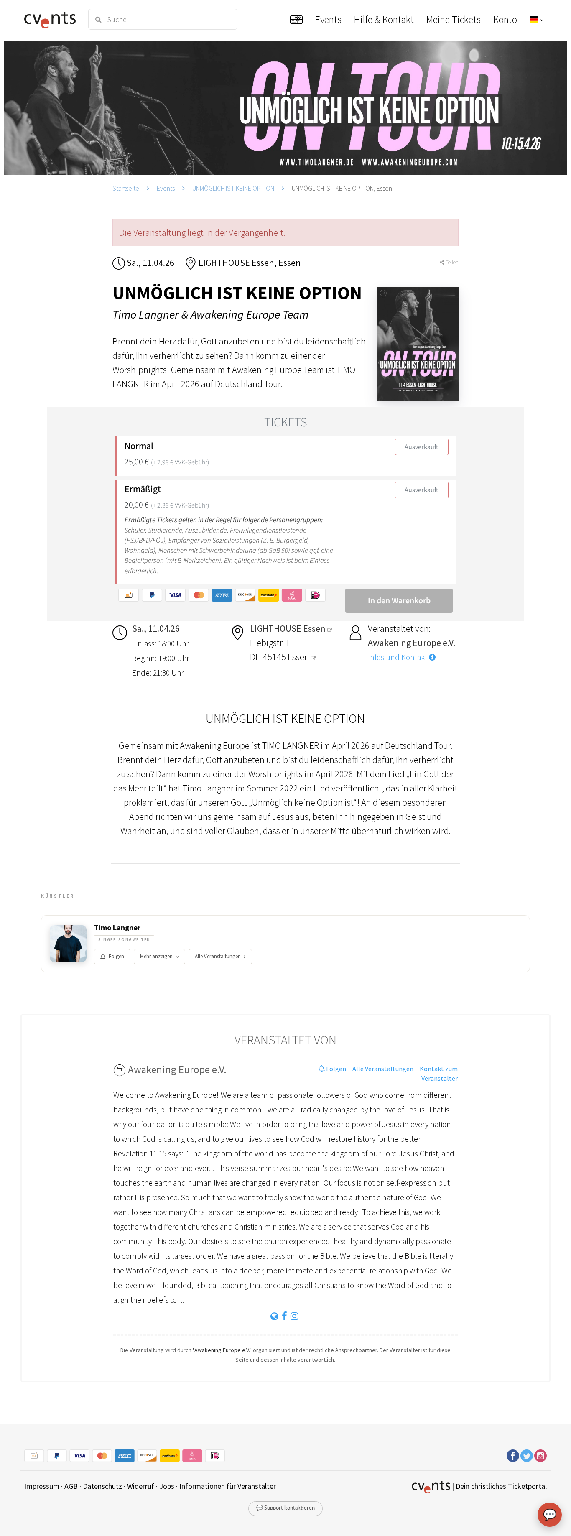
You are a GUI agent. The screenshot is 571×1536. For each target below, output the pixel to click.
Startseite (125, 188)
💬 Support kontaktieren (285, 1508)
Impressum (41, 1486)
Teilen (451, 262)
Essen (299, 657)
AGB (71, 1486)
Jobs (166, 1486)
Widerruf (140, 1486)
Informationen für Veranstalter (227, 1486)
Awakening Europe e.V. (177, 1069)
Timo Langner (117, 927)
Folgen (116, 956)
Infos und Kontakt (398, 657)
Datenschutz (102, 1486)
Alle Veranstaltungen (218, 956)
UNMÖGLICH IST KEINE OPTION (233, 188)
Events (166, 188)
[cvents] (51, 19)
